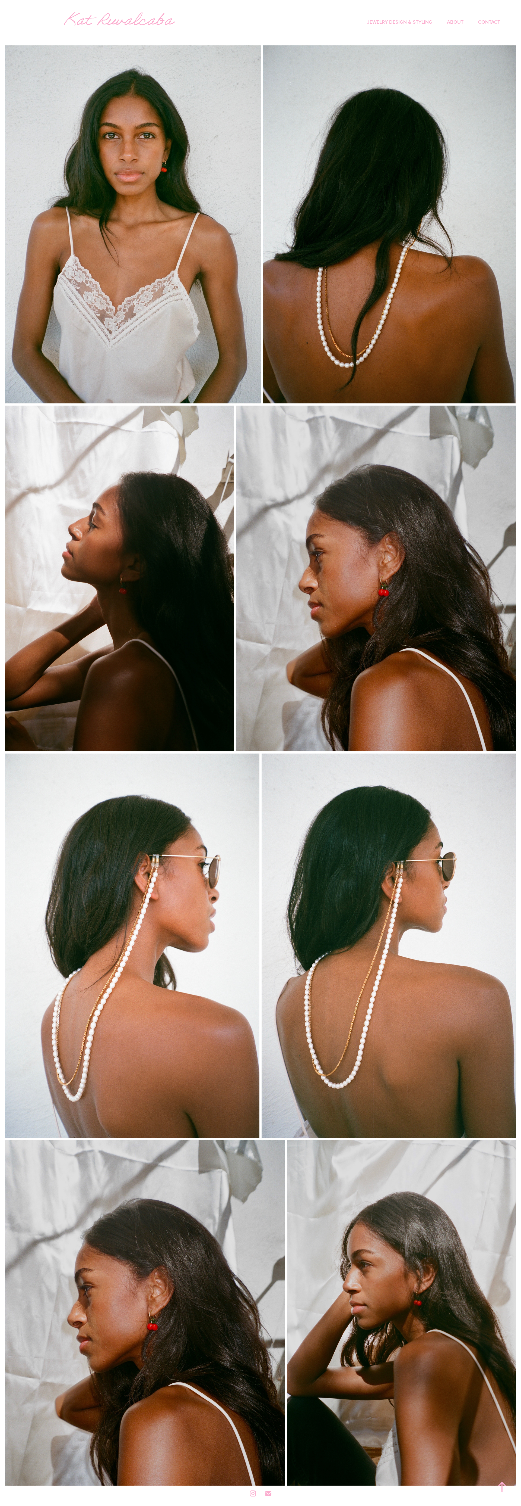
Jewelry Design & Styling (399, 21)
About (455, 21)
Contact (489, 21)
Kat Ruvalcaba (118, 23)
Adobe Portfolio (270, 1503)
